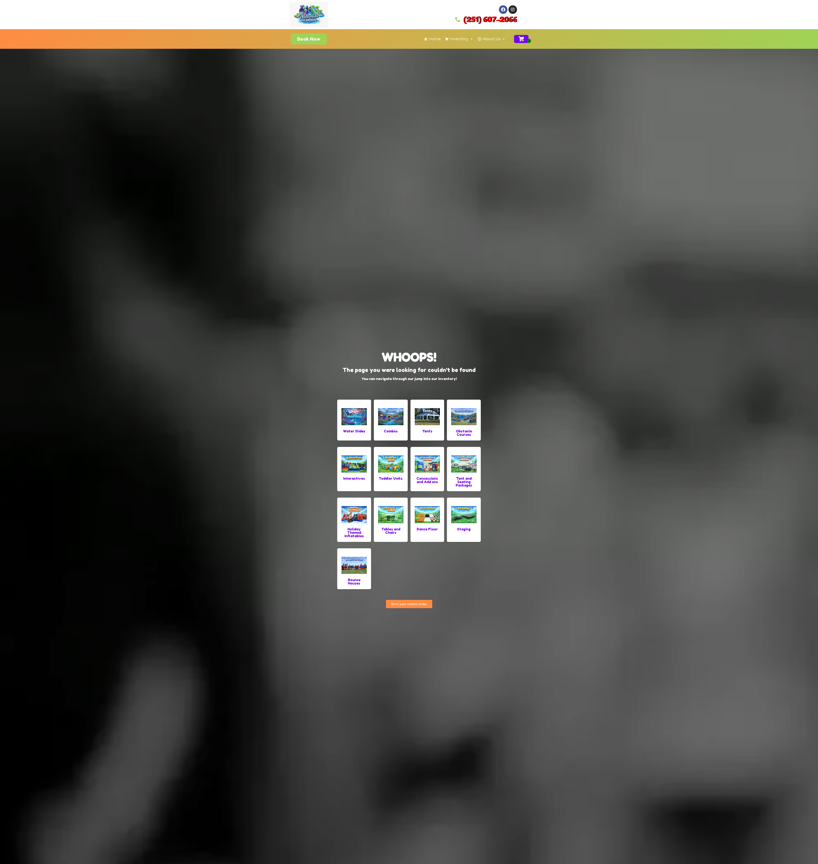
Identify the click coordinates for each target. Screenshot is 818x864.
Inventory (459, 39)
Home (435, 39)
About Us (491, 39)
